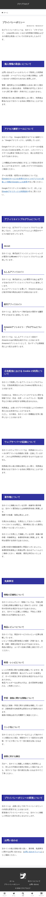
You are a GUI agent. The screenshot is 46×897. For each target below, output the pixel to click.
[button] (41, 512)
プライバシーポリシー (12, 884)
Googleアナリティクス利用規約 (15, 191)
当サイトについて (34, 881)
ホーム (12, 881)
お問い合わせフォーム (33, 852)
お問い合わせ (34, 884)
